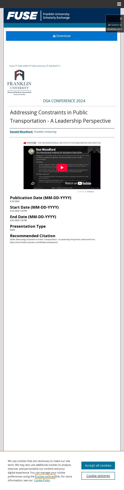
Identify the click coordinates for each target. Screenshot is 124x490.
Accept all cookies (98, 465)
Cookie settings (45, 476)
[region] (62, 470)
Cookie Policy (42, 480)
